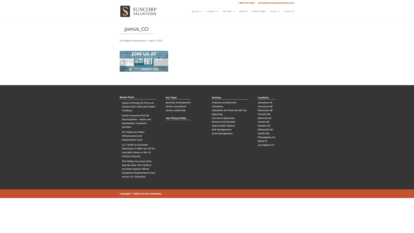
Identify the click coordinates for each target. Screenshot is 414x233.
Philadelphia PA (266, 137)
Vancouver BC (265, 106)
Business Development (178, 102)
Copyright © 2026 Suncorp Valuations (140, 193)
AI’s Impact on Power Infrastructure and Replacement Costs (133, 135)
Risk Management (221, 129)
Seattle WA (263, 133)
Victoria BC (264, 121)
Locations (211, 11)
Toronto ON (264, 114)
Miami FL (262, 141)
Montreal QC (265, 118)
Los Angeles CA (266, 144)
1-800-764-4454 (246, 3)
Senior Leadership (175, 110)
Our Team (227, 11)
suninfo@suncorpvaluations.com (276, 3)
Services (195, 11)
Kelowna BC (264, 125)
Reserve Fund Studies (223, 121)
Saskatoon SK (265, 102)
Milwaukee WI (265, 129)
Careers (273, 11)
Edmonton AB (265, 110)
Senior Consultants (176, 106)
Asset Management (222, 133)
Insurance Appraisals (223, 118)
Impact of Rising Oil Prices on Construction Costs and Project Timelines (138, 106)
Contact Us (289, 11)
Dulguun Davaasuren (134, 40)
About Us (243, 11)
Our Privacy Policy (176, 118)
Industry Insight (259, 11)
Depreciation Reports (223, 125)
